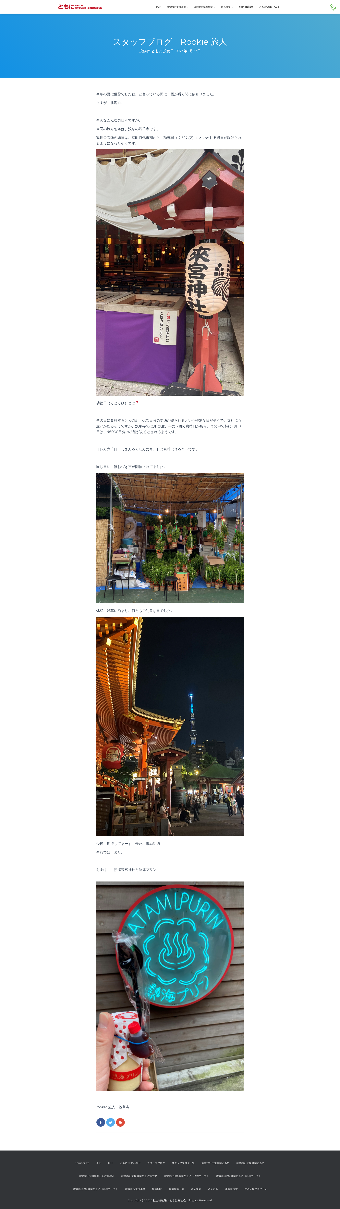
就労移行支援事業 (177, 6)
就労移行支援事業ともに (215, 1162)
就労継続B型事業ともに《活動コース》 (186, 1175)
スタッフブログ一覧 (183, 1162)
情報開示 (157, 1188)
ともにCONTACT (269, 6)
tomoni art (246, 6)
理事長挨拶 (231, 1188)
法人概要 (226, 6)
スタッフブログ (156, 1162)
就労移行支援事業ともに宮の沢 (97, 1175)
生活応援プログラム (255, 1188)
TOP (158, 6)
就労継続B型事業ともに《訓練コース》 (238, 1175)
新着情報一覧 (176, 1188)
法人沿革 (213, 1188)
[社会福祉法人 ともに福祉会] (81, 7)
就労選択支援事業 (135, 1188)
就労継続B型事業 (203, 6)
